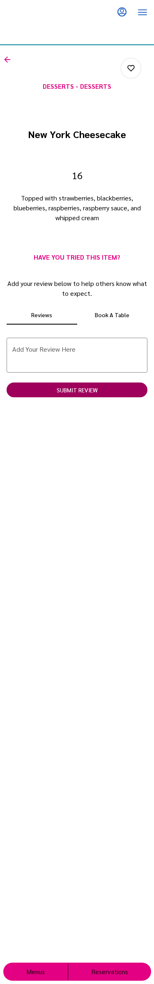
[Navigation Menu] (142, 12)
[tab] (42, 315)
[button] (10, 59)
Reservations (109, 971)
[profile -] (122, 12)
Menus (35, 971)
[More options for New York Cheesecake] (131, 68)
